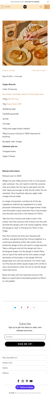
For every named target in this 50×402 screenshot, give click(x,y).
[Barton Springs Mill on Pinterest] (27, 381)
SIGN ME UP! (25, 344)
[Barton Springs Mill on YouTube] (31, 381)
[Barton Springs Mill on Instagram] (23, 381)
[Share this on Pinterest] (27, 307)
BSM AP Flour (13, 99)
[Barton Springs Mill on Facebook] (18, 381)
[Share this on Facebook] (21, 307)
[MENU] (1, 6)
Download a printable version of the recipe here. (23, 94)
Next (44, 70)
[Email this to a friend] (34, 307)
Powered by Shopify (34, 393)
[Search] (41, 6)
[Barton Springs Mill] (25, 6)
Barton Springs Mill (21, 393)
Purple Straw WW (13, 104)
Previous (36, 70)
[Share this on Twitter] (15, 307)
